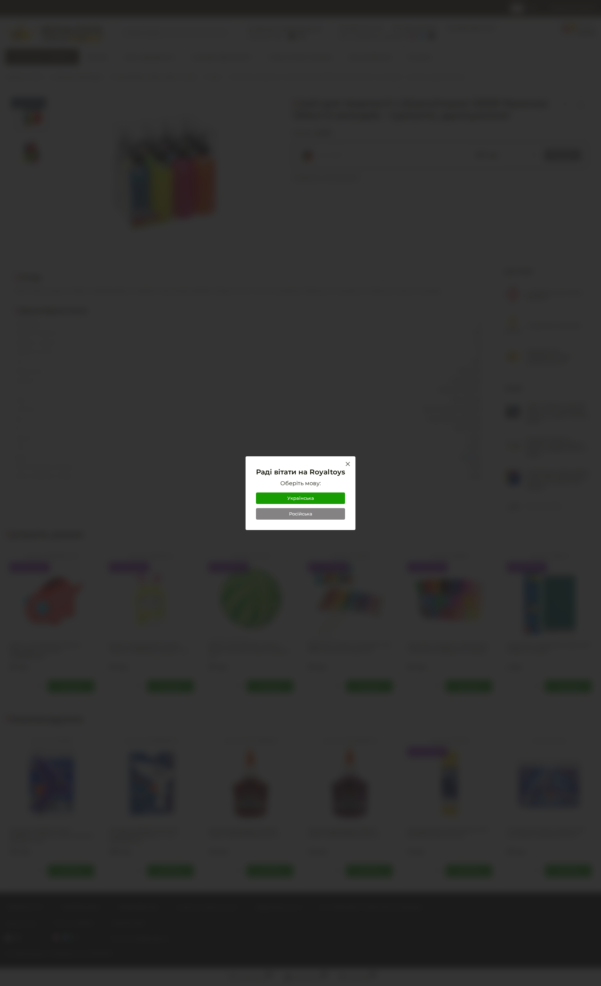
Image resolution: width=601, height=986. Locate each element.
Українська (300, 498)
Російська (300, 513)
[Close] (347, 464)
